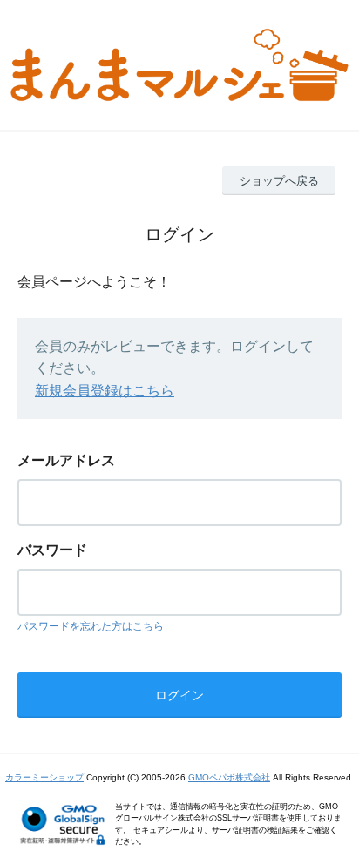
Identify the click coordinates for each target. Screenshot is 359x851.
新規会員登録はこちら (104, 390)
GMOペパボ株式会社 (229, 777)
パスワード (52, 550)
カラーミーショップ (44, 777)
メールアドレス (66, 460)
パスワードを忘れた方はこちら (90, 626)
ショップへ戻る (279, 180)
